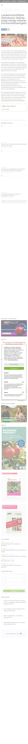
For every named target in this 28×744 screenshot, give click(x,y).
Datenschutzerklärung (13, 359)
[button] (14, 364)
